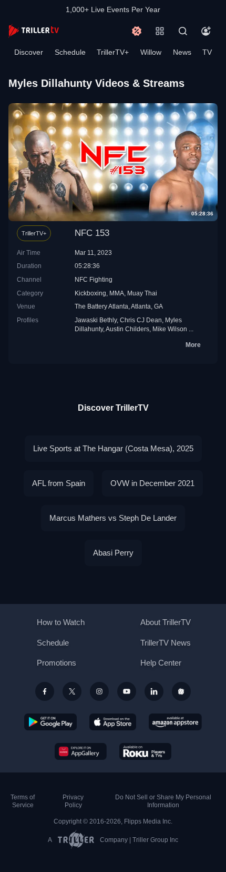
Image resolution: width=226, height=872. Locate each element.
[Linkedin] (154, 691)
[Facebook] (44, 691)
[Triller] (181, 691)
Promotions (56, 662)
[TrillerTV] (33, 31)
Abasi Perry (113, 552)
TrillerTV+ (113, 52)
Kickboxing (90, 293)
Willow (150, 52)
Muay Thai (142, 293)
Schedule (70, 52)
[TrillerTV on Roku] (145, 751)
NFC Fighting (93, 279)
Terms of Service (23, 801)
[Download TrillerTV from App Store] (112, 722)
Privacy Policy (73, 801)
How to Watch (61, 622)
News (182, 52)
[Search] (182, 31)
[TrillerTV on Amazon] (175, 722)
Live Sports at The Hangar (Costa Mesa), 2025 (113, 448)
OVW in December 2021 (152, 483)
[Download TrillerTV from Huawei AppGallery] (81, 751)
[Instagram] (99, 691)
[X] (72, 691)
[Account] (206, 31)
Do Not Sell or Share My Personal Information (163, 801)
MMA (116, 293)
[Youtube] (126, 691)
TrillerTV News (165, 642)
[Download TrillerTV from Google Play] (50, 722)
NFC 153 (92, 233)
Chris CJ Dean (141, 319)
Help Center (160, 662)
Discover (28, 52)
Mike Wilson (169, 328)
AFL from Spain (58, 483)
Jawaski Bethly (96, 319)
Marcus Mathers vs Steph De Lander (113, 517)
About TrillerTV (165, 622)
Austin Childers (127, 328)
